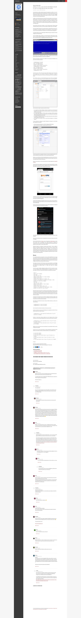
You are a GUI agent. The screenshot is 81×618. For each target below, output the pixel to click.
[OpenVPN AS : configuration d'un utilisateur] (45, 140)
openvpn (45, 356)
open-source (19, 83)
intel (19, 79)
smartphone (18, 87)
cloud (16, 77)
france (19, 78)
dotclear (21, 77)
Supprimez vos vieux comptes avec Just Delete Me (18, 45)
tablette (16, 90)
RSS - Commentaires (18, 24)
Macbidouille (16, 98)
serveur (19, 85)
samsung (16, 85)
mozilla (20, 82)
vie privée (17, 93)
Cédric (42, 241)
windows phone (20, 94)
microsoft (17, 82)
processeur (19, 84)
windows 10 (16, 94)
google (17, 79)
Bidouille (34, 5)
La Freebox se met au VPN (38, 350)
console (18, 77)
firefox (18, 78)
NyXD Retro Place (17, 100)
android (37, 356)
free (39, 356)
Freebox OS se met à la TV (38, 351)
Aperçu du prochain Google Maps (37, 361)
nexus (16, 83)
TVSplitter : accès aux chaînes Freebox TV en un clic (41, 352)
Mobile (39, 5)
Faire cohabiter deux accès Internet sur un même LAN (42, 353)
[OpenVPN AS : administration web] (45, 94)
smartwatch (16, 88)
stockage (19, 88)
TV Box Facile (52, 241)
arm (17, 76)
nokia (17, 83)
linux (19, 81)
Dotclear (16, 57)
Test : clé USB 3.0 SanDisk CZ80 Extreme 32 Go (39, 364)
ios (20, 79)
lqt (20, 81)
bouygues (20, 76)
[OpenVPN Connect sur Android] (45, 220)
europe (16, 78)
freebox (42, 356)
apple (16, 76)
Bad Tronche (16, 102)
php (17, 84)
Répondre (37, 381)
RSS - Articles (17, 23)
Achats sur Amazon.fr (17, 14)
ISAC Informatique (17, 101)
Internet (37, 5)
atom (18, 76)
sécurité (19, 89)
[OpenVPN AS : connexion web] (45, 181)
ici (41, 33)
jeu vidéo (16, 81)
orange (16, 84)
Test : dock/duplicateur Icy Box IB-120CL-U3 (18, 42)
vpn (50, 356)
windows (20, 93)
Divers (16, 56)
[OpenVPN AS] (45, 47)
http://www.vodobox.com (39, 523)
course (19, 77)
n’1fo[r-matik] (16, 99)
